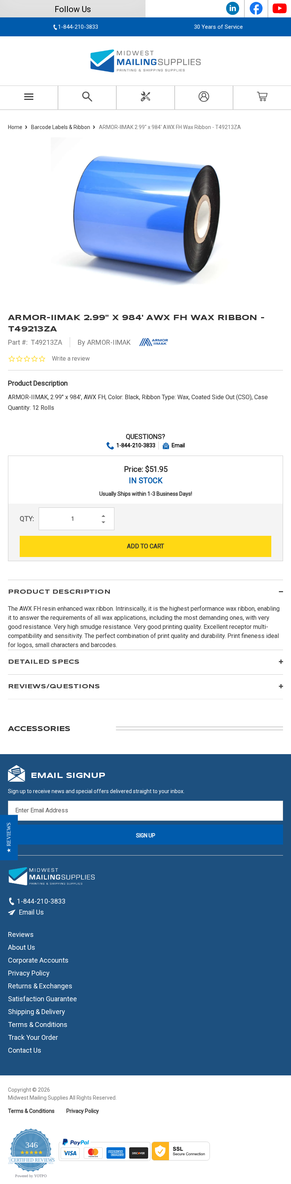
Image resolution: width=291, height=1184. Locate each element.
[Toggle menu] (29, 98)
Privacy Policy (29, 973)
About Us (21, 947)
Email (178, 445)
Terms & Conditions (37, 1024)
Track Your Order (33, 1037)
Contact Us (24, 1050)
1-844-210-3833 (135, 445)
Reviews (21, 934)
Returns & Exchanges (40, 986)
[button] (9, 837)
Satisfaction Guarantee (42, 998)
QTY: (27, 519)
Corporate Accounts (38, 960)
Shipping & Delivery (36, 1011)
